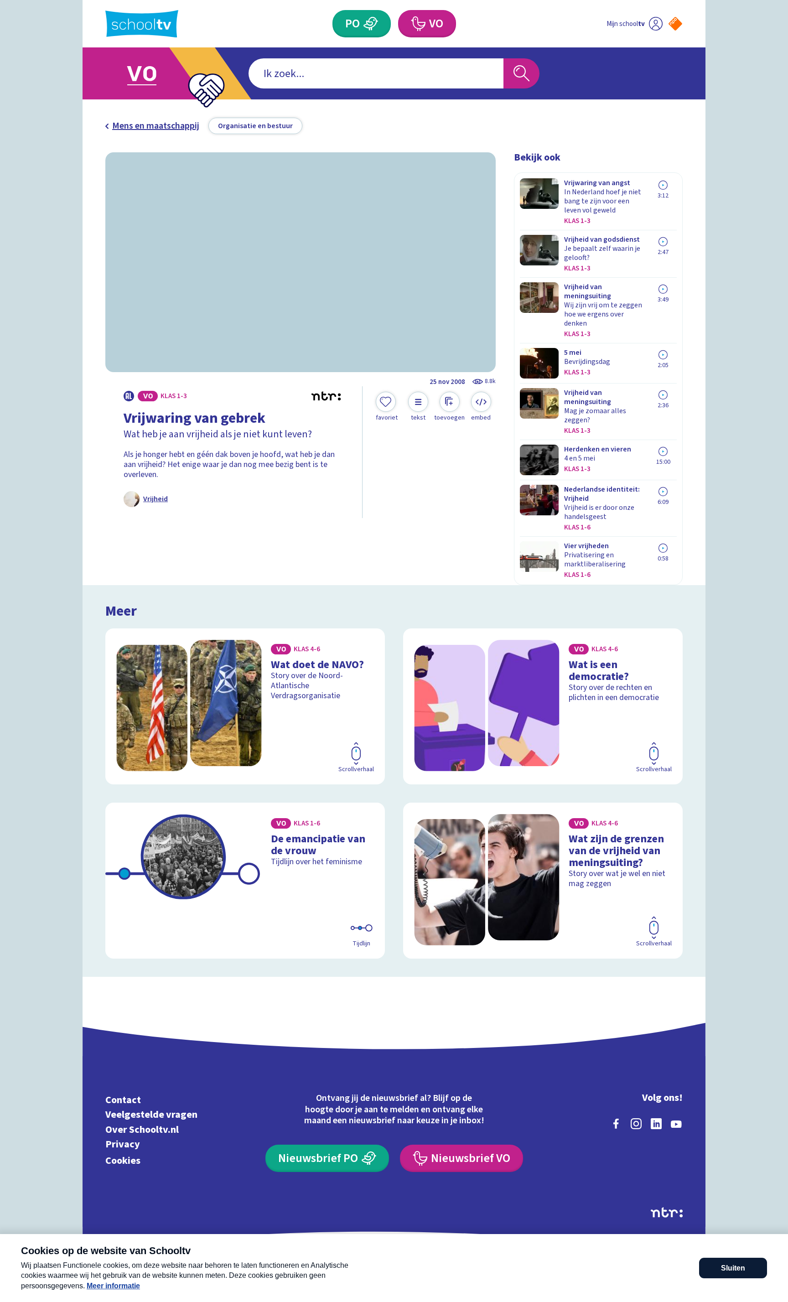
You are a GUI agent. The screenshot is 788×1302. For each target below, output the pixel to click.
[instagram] (636, 1124)
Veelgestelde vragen (151, 1115)
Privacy (122, 1144)
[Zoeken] (521, 73)
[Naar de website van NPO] (675, 23)
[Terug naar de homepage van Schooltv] (141, 24)
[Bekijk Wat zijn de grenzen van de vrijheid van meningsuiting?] (543, 881)
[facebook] (616, 1124)
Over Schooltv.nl (142, 1129)
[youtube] (676, 1124)
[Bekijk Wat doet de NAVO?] (245, 706)
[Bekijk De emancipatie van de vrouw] (245, 881)
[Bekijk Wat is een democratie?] (543, 706)
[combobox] (376, 73)
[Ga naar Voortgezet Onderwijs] (151, 73)
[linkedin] (656, 1124)
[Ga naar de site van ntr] (667, 1212)
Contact (123, 1100)
